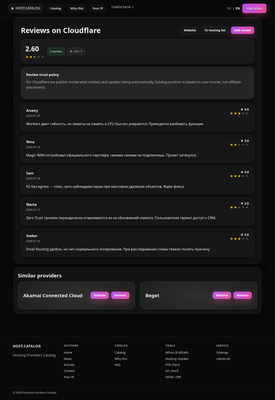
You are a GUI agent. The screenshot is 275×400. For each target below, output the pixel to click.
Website (190, 30)
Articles (69, 365)
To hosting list (215, 30)
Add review (242, 30)
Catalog (55, 8)
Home (68, 352)
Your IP (97, 8)
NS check (172, 371)
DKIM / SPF (173, 377)
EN (238, 8)
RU (229, 8)
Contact (69, 371)
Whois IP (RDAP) (176, 352)
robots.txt (223, 359)
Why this (76, 8)
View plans (254, 8)
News (68, 359)
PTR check (172, 365)
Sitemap (222, 352)
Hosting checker (177, 359)
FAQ (118, 365)
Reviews (120, 295)
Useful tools (121, 7)
